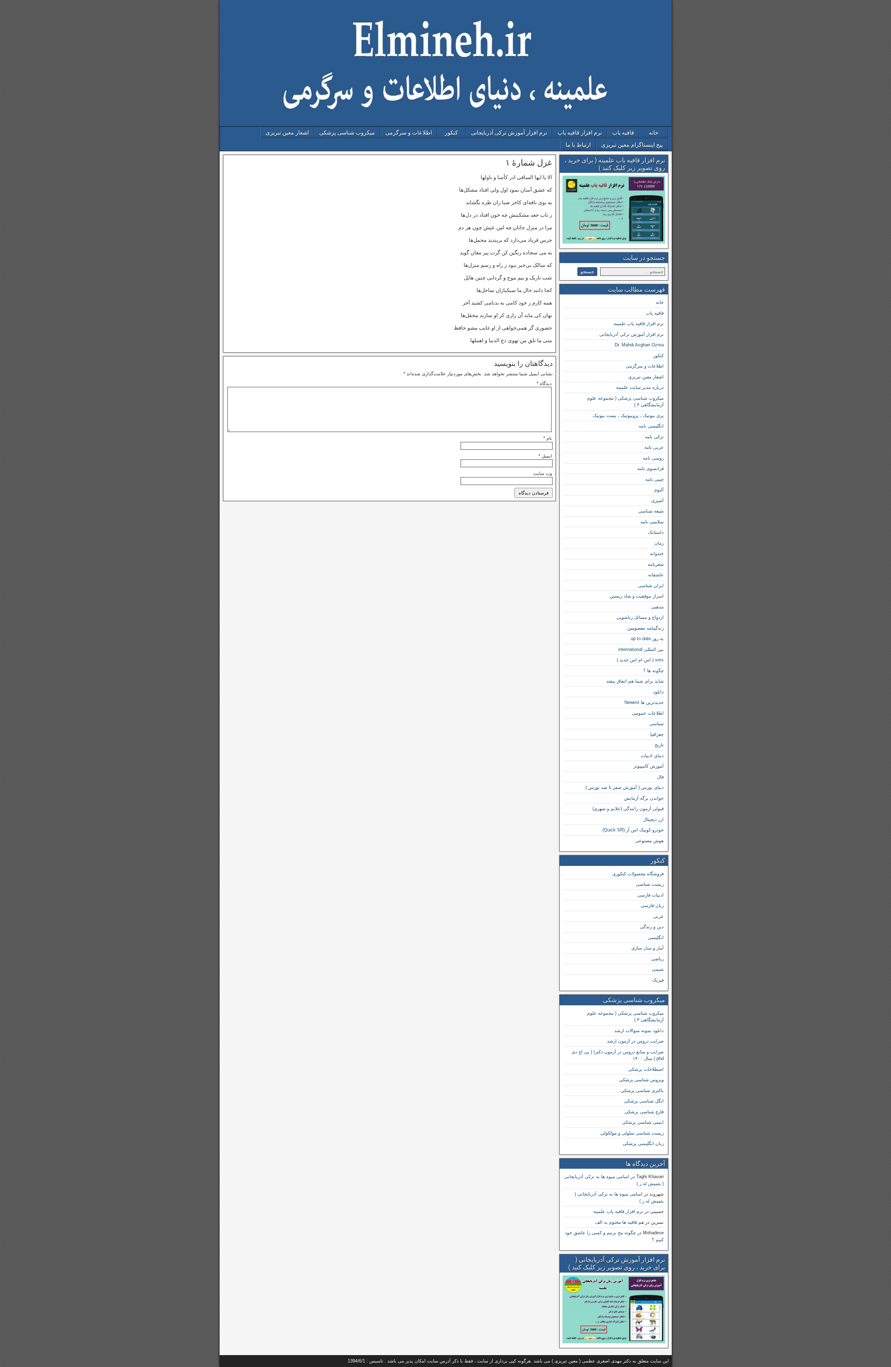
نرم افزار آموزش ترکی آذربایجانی (509, 132)
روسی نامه (653, 458)
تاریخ (659, 744)
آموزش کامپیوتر (648, 766)
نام (547, 438)
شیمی (658, 969)
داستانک (656, 532)
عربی (658, 916)
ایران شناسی (651, 585)
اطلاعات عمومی (648, 713)
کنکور (451, 132)
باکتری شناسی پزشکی (642, 1090)
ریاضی (657, 958)
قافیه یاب (623, 132)
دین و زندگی (652, 926)
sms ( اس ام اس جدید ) (640, 659)
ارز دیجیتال (653, 819)
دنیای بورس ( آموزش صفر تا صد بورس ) (624, 787)
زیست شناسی (650, 884)
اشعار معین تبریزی (287, 132)
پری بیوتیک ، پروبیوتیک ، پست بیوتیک (628, 415)
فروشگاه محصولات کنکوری (638, 873)
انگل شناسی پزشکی (644, 1101)
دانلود (658, 691)
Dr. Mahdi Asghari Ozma (639, 344)
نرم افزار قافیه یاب (580, 132)
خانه (654, 132)
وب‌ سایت (542, 473)
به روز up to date (647, 638)
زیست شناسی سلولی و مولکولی (632, 1133)
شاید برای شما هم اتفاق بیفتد (635, 681)
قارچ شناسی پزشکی (644, 1111)
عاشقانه (656, 574)
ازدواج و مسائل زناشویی (640, 617)
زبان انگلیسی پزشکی (643, 1143)
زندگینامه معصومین (645, 628)
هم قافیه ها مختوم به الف (619, 1222)
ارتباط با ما (578, 144)
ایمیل (545, 456)
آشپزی (657, 500)
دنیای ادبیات (652, 755)
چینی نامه (654, 479)
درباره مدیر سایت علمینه (640, 387)
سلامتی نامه (652, 521)
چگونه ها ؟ (653, 670)
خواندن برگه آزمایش (644, 798)
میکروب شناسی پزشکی (347, 132)
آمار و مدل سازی (647, 948)
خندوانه (657, 553)
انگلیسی (656, 937)
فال (660, 777)
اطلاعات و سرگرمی (408, 132)
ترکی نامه (654, 436)
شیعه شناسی (651, 511)
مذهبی (657, 606)
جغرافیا (657, 734)
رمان (659, 543)
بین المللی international (641, 649)
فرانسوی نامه (650, 468)
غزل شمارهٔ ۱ (528, 163)
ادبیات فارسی (650, 895)
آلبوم (659, 489)
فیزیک (658, 980)
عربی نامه (654, 447)
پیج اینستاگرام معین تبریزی (632, 144)
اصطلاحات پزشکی (646, 1069)
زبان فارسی (652, 905)
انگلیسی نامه (651, 426)
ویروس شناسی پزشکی (641, 1079)
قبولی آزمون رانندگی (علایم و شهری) (628, 808)
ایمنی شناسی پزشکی (643, 1122)
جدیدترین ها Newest (644, 702)
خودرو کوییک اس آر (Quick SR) (633, 829)
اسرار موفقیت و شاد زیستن (637, 596)
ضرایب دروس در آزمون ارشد (635, 1041)
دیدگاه (544, 383)
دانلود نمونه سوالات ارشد (639, 1030)
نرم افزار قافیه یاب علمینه (639, 323)
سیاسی (656, 723)
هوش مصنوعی (649, 840)
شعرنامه (656, 564)
